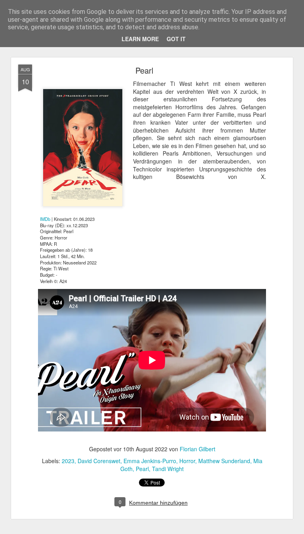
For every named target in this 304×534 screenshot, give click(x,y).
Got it (176, 39)
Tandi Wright (168, 469)
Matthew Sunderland (224, 461)
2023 (68, 461)
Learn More (140, 39)
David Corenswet (99, 461)
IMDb (45, 219)
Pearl (144, 70)
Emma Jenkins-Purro (150, 461)
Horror (187, 461)
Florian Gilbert (197, 449)
